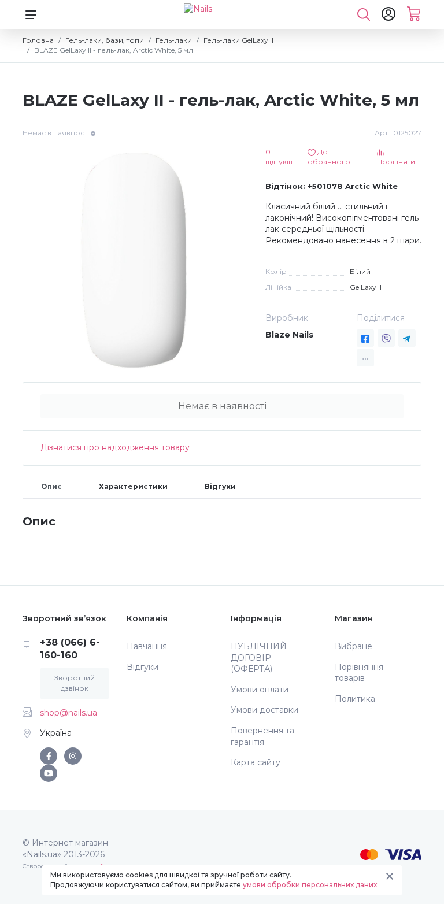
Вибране (353, 646)
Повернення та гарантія (262, 736)
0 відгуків (279, 156)
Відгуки (220, 486)
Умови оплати (259, 689)
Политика (355, 699)
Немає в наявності (222, 406)
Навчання (147, 646)
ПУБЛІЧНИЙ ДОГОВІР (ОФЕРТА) (259, 657)
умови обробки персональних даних (310, 884)
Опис (51, 486)
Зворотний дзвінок (74, 682)
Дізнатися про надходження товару (115, 447)
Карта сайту (255, 762)
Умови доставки (264, 710)
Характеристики (133, 486)
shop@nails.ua (68, 712)
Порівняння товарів (359, 673)
